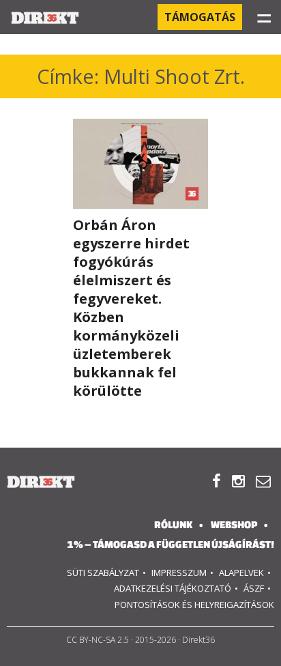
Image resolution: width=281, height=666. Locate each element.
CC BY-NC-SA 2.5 (97, 640)
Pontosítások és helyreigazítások (194, 604)
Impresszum (179, 572)
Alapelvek (241, 572)
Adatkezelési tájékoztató (172, 588)
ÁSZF (253, 588)
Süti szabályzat (103, 572)
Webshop (234, 524)
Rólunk (173, 524)
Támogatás (199, 17)
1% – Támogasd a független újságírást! (170, 544)
